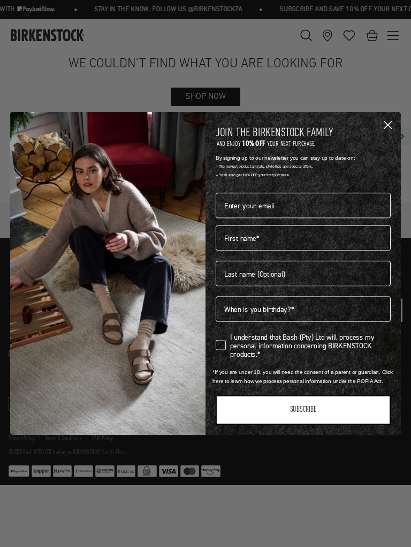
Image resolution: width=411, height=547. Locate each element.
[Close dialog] (388, 125)
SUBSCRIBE (303, 410)
